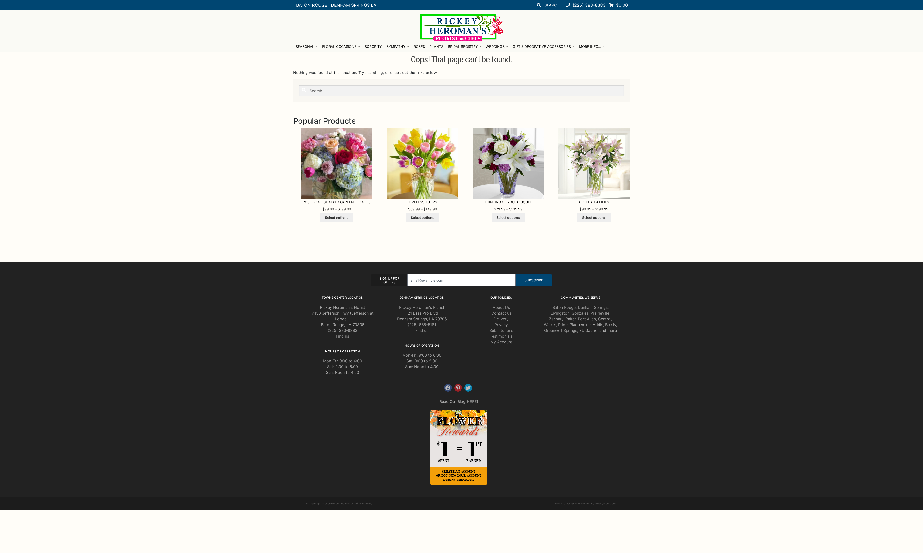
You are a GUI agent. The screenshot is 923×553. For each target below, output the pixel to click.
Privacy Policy (363, 503)
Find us (342, 336)
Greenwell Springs (560, 330)
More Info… (590, 46)
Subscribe (533, 280)
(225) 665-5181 (422, 324)
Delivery (501, 318)
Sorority (373, 46)
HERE (472, 401)
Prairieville (600, 313)
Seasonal (305, 46)
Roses (419, 46)
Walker (550, 324)
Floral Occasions (339, 46)
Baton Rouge (564, 307)
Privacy (501, 324)
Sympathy (396, 46)
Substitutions (501, 330)
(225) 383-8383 (342, 330)
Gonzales (580, 313)
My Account (501, 342)
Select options (337, 217)
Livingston (560, 313)
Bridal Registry (463, 46)
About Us (501, 307)
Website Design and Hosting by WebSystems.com (586, 503)
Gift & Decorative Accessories (542, 46)
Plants (436, 46)
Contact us (501, 313)
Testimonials (501, 336)
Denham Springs (593, 307)
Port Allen (587, 318)
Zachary (556, 318)
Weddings (495, 46)
